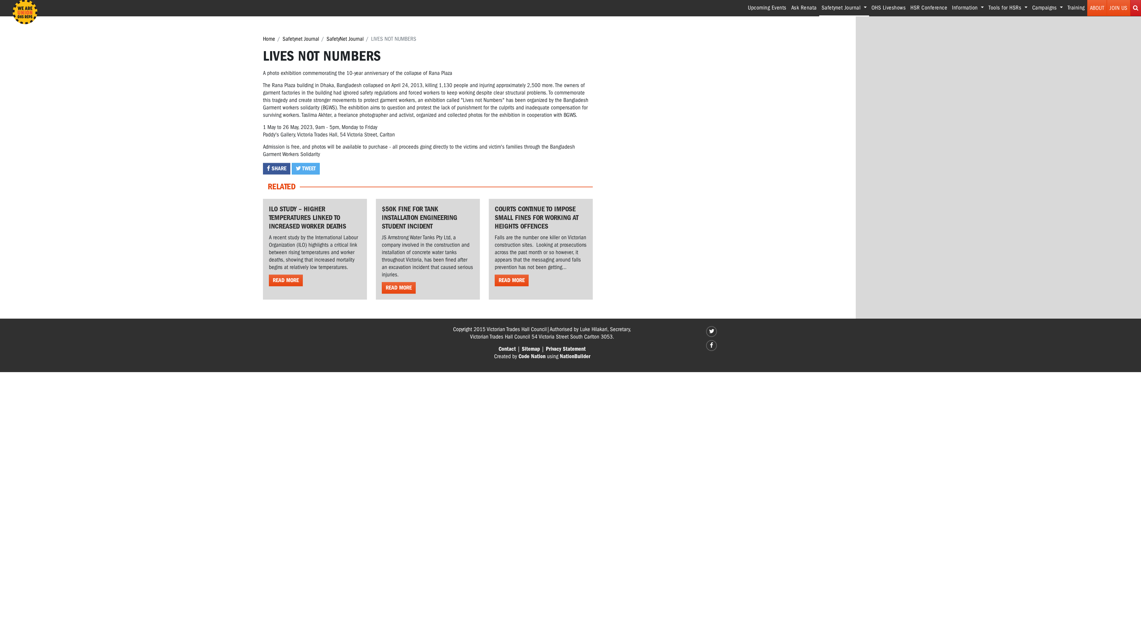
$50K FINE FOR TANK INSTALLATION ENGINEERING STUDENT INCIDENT (419, 217)
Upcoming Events (767, 7)
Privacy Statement (566, 349)
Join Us (1119, 8)
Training (1076, 7)
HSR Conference (928, 7)
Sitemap (531, 349)
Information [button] (965, 7)
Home (269, 39)
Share (278, 168)
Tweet (308, 168)
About (1097, 8)
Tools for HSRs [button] (1006, 7)
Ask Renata (804, 7)
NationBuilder (575, 356)
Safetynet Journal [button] (845, 7)
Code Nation (532, 356)
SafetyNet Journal (345, 39)
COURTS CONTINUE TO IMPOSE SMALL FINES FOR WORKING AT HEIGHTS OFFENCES (537, 217)
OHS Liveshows (888, 7)
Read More (286, 280)
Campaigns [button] (1045, 7)
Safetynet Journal (301, 39)
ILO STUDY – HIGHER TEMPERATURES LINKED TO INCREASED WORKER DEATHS (307, 217)
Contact (507, 349)
